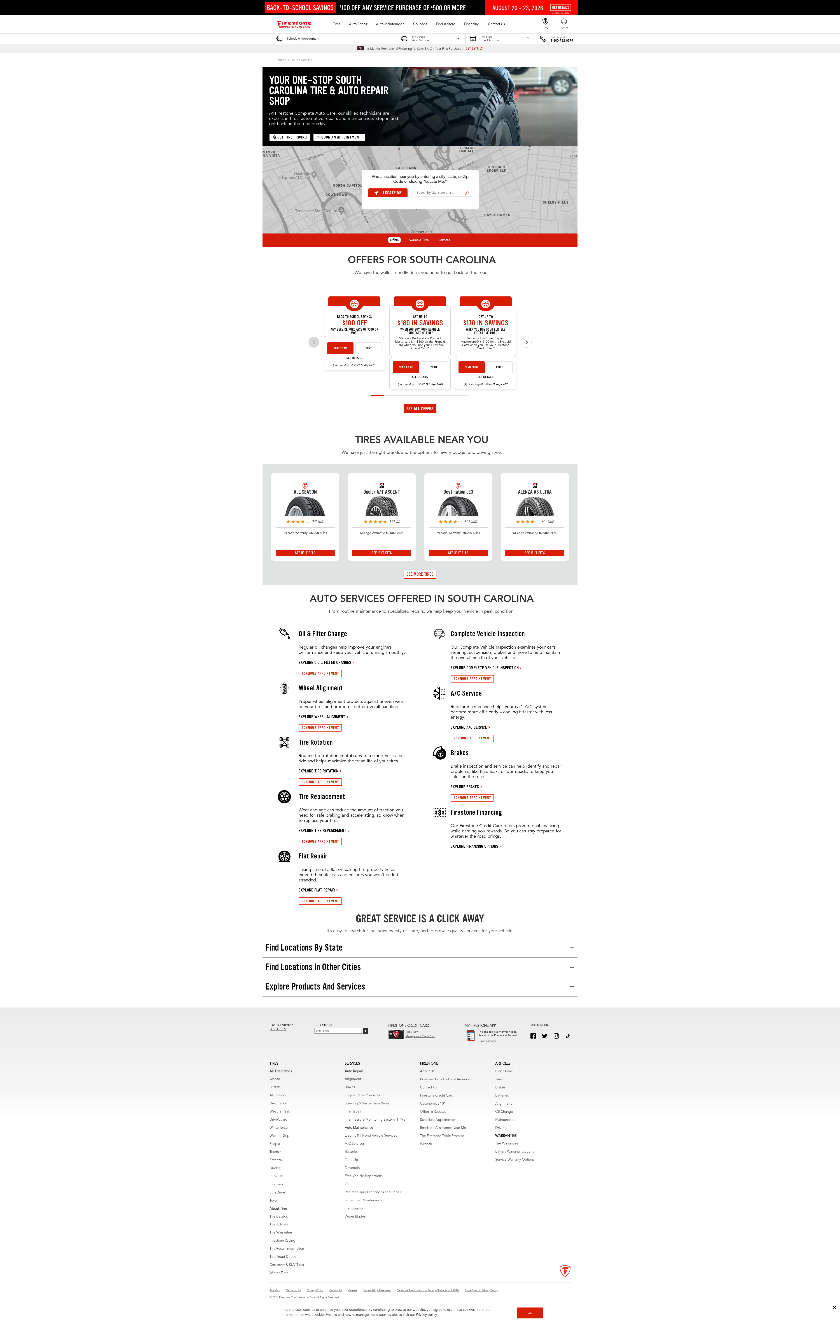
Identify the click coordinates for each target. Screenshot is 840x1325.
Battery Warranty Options (514, 1151)
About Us (427, 1071)
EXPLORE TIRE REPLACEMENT (322, 830)
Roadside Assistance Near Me (443, 1128)
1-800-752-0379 (562, 40)
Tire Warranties (281, 1232)
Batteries (351, 1152)
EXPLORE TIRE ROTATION (318, 771)
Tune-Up (351, 1160)
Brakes (350, 1087)
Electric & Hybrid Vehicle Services (371, 1135)
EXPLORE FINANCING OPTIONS (474, 846)
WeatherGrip (279, 1136)
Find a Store (467, 193)
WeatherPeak (280, 1111)
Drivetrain (352, 1168)
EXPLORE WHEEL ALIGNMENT (322, 717)
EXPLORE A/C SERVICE (469, 727)
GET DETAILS (474, 48)
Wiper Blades (355, 1216)
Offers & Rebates (433, 1112)
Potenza (276, 1160)
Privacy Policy (315, 1290)
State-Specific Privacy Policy (481, 1290)
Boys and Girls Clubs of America (445, 1079)
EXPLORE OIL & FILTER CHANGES (325, 662)
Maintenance (505, 1120)
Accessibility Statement (377, 1290)
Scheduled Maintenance (364, 1200)
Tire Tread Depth (283, 1257)
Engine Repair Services (362, 1095)
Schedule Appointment (438, 1120)
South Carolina (302, 59)
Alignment (353, 1079)
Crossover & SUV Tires (287, 1265)
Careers (352, 1290)
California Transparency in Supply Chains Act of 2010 (428, 1290)
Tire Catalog (279, 1216)
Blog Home (504, 1071)
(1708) (474, 521)
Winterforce (279, 1128)
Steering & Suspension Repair (368, 1103)
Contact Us (428, 1087)
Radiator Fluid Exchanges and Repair (373, 1192)
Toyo (273, 1200)
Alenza (275, 1079)
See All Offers (420, 409)
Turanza (275, 1152)
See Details (354, 358)
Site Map (275, 1290)
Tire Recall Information (287, 1249)
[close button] (834, 1307)
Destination (278, 1103)
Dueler (275, 1168)
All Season (278, 1095)
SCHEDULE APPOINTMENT (320, 673)
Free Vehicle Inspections (364, 1176)
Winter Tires (279, 1273)
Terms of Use (293, 1290)
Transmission (355, 1208)
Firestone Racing (282, 1241)
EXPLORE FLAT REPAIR (317, 890)
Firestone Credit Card (436, 1095)
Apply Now (412, 1032)
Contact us (278, 1029)
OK (530, 1312)
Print (368, 348)
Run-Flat (276, 1176)
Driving (501, 1128)
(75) (398, 521)
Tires (499, 1079)
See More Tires (420, 574)
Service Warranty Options (514, 1160)
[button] (336, 24)
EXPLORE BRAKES (465, 787)
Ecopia (275, 1144)
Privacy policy (426, 1315)
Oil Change (504, 1112)
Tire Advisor (279, 1224)
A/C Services (355, 1144)
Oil (347, 1184)
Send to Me (340, 348)
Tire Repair (353, 1111)
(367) (551, 521)
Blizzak (275, 1087)
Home (282, 59)
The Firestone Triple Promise (442, 1136)
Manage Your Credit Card (420, 1036)
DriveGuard (278, 1119)
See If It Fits (305, 553)
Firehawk (277, 1184)
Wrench (426, 1144)
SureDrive (277, 1192)
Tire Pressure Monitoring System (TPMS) (375, 1119)
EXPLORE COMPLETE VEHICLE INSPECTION (485, 667)
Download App (487, 1041)
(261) (321, 521)
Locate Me (392, 193)
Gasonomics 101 (433, 1104)
